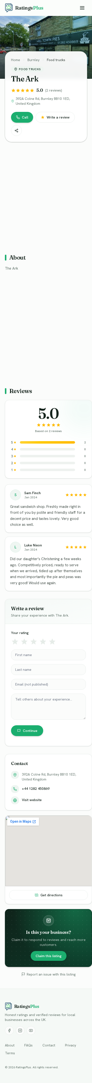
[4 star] (43, 642)
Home (15, 60)
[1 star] (15, 642)
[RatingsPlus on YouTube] (30, 1030)
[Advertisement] (46, 196)
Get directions (51, 895)
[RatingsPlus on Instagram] (20, 1030)
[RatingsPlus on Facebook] (9, 1030)
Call (25, 117)
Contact (48, 1045)
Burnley (33, 60)
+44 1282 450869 (36, 788)
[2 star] (24, 642)
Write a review (58, 117)
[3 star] (34, 642)
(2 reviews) (53, 90)
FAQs (28, 1045)
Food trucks (56, 60)
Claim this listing (49, 956)
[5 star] (52, 642)
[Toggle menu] (82, 8)
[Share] (16, 130)
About (9, 1045)
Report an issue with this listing (51, 974)
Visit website (32, 800)
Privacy (70, 1045)
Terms (10, 1053)
